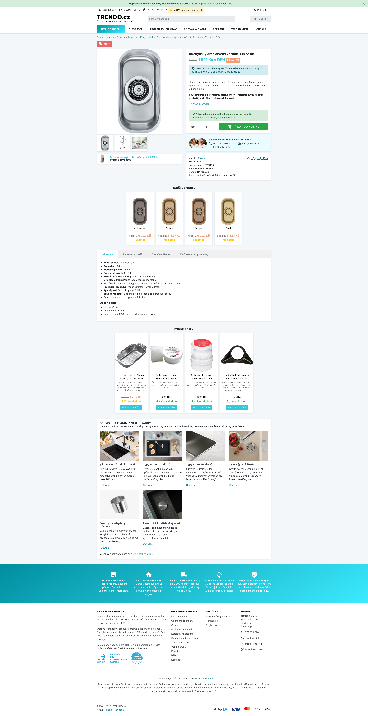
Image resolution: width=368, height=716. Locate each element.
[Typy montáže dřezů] (205, 446)
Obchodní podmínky (182, 620)
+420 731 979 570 (223, 143)
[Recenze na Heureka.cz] (137, 659)
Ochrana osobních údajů (184, 638)
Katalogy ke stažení (182, 633)
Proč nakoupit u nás (163, 29)
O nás (174, 625)
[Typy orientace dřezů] (162, 446)
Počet (192, 126)
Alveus (201, 158)
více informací (205, 678)
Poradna (218, 29)
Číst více (104, 485)
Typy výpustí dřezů (241, 464)
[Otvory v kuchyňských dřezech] (119, 504)
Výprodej (135, 29)
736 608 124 (252, 637)
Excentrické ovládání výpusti (161, 523)
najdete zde (225, 3)
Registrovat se (214, 625)
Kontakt (260, 29)
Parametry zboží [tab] (132, 254)
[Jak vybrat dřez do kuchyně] (119, 446)
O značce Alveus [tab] (160, 254)
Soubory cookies (180, 642)
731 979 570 (107, 10)
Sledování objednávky (218, 616)
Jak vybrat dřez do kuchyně (117, 464)
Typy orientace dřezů (156, 464)
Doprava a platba (195, 29)
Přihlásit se (212, 620)
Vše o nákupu (239, 29)
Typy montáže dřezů (199, 464)
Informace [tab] (107, 254)
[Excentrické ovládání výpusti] (162, 504)
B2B (173, 655)
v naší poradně (145, 553)
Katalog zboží (109, 29)
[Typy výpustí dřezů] (248, 446)
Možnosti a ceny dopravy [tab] (194, 254)
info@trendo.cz (129, 10)
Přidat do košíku (244, 127)
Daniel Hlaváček (115, 709)
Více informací (201, 103)
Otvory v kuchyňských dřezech (114, 525)
